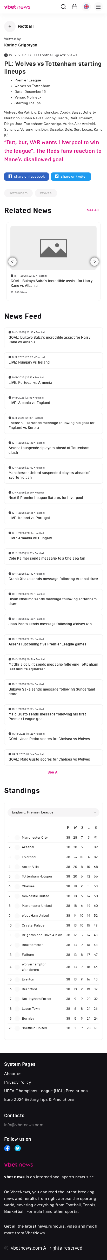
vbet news (14, 1177)
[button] (10, 26)
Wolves (46, 193)
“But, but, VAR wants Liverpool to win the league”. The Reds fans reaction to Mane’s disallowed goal (53, 151)
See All (53, 772)
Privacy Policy (17, 1082)
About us (13, 1073)
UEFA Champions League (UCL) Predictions (46, 1090)
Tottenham (18, 193)
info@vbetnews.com (23, 1124)
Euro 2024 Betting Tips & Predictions (39, 1099)
